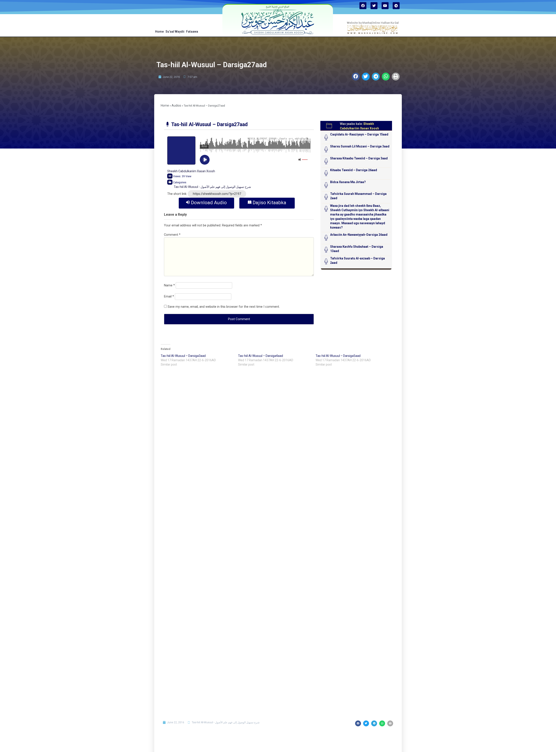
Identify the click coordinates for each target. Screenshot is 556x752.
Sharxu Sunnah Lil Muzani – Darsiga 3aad (359, 146)
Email (169, 296)
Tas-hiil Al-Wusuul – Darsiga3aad (183, 356)
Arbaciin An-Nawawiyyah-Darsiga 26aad (358, 234)
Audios (176, 105)
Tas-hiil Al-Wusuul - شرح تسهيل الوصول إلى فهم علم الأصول (212, 187)
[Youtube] (385, 5)
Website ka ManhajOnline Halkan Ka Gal (373, 22)
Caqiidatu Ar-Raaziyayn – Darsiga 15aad (359, 134)
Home (159, 31)
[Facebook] (362, 5)
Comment (172, 235)
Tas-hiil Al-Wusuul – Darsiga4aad (260, 356)
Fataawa (192, 31)
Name (169, 285)
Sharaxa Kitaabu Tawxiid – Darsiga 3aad (359, 158)
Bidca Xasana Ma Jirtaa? (348, 182)
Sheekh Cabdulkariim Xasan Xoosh (191, 171)
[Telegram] (396, 5)
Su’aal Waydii (174, 31)
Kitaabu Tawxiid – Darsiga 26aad (353, 170)
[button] (356, 76)
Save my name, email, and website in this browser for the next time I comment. (224, 307)
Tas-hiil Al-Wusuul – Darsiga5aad (338, 356)
